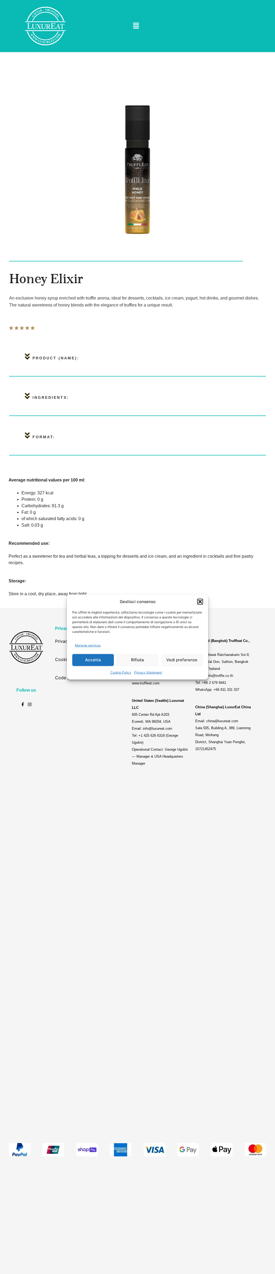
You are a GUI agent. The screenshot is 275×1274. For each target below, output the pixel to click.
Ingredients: (50, 397)
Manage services (88, 645)
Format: (43, 437)
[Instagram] (30, 704)
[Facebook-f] (23, 704)
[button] (200, 601)
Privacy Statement (148, 672)
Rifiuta (137, 659)
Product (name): (55, 358)
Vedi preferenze (181, 659)
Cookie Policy (120, 672)
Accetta (93, 659)
